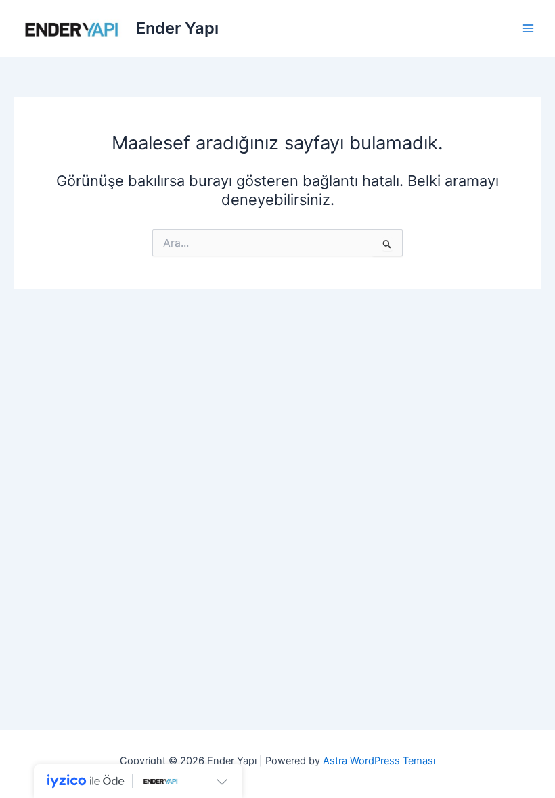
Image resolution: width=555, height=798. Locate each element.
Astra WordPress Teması (379, 761)
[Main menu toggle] (527, 28)
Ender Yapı (177, 28)
